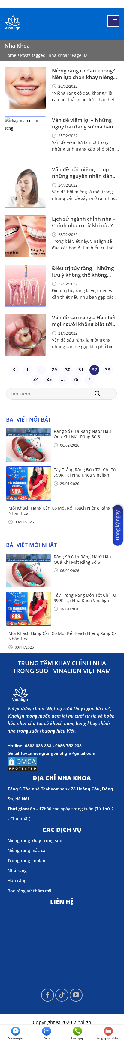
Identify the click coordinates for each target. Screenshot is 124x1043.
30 (68, 369)
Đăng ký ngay (117, 525)
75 (76, 379)
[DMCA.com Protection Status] (23, 763)
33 (107, 369)
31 (81, 369)
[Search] (98, 394)
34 (36, 379)
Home (10, 55)
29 (54, 369)
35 (49, 379)
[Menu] (113, 21)
